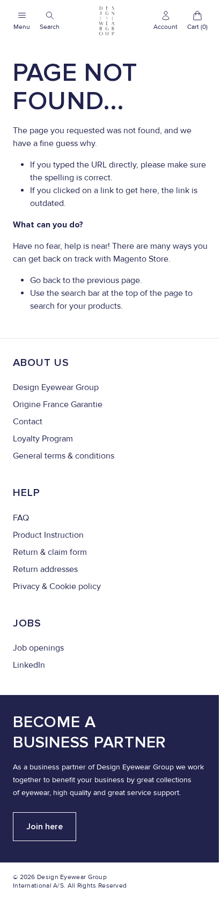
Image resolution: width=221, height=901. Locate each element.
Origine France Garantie (57, 404)
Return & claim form (50, 552)
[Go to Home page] (106, 20)
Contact (27, 421)
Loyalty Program (43, 438)
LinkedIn (29, 665)
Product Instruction (48, 535)
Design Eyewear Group (56, 387)
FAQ (21, 518)
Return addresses (45, 569)
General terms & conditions (63, 455)
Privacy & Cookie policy (57, 586)
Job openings (38, 648)
